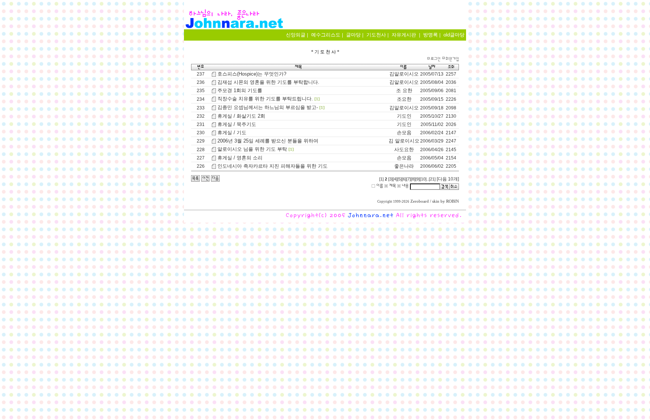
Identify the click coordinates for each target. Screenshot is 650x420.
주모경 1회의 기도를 (239, 90)
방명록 (430, 35)
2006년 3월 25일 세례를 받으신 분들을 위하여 (267, 141)
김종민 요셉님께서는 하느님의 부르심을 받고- (267, 107)
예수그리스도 (325, 35)
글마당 (353, 35)
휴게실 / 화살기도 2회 (241, 116)
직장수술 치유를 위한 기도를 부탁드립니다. (265, 99)
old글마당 (454, 35)
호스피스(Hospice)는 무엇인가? (251, 74)
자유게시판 (404, 35)
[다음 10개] (448, 179)
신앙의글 (295, 35)
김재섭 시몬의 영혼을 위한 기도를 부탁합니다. (268, 82)
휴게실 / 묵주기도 (236, 124)
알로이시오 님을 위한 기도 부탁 (252, 149)
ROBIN (452, 201)
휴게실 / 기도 (231, 132)
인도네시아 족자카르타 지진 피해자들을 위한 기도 (272, 166)
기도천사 (376, 35)
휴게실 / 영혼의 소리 (240, 158)
